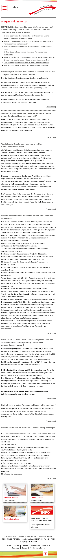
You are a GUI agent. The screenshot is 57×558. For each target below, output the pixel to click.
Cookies (25, 546)
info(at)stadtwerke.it (30, 542)
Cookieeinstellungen (37, 548)
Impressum (46, 546)
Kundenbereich (36, 501)
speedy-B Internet (11, 498)
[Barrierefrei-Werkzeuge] (45, 553)
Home (8, 546)
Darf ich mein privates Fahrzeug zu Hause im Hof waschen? (26, 63)
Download (15, 548)
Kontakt (16, 546)
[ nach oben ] (51, 107)
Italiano (15, 7)
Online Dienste (37, 498)
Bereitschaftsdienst (11, 519)
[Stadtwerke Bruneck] (42, 10)
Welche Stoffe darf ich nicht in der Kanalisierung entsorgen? (26, 65)
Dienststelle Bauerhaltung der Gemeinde (29, 122)
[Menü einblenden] (4, 8)
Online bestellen (10, 501)
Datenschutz (35, 546)
